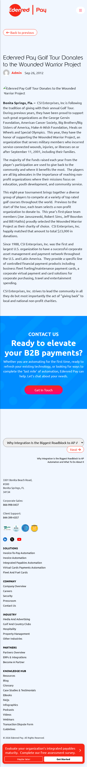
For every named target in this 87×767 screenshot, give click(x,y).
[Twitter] (12, 539)
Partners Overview (14, 652)
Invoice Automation (14, 557)
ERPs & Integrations (15, 657)
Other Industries (12, 638)
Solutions (10, 548)
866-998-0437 (11, 504)
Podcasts (8, 709)
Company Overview (14, 586)
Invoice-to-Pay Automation (19, 553)
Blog (6, 680)
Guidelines (9, 729)
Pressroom (9, 600)
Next (74, 449)
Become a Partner (13, 662)
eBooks (7, 695)
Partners (10, 647)
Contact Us (9, 605)
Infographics (10, 704)
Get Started (63, 759)
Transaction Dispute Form (18, 724)
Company (9, 581)
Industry (10, 614)
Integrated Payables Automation (22, 562)
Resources (9, 675)
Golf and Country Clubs (17, 624)
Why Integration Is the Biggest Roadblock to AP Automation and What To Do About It (60, 460)
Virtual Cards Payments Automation (24, 567)
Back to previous (22, 32)
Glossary (8, 685)
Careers (7, 591)
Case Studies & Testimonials (19, 690)
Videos (7, 714)
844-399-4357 (11, 517)
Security (7, 595)
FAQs (6, 700)
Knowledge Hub (14, 671)
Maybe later (23, 759)
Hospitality (9, 628)
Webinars (8, 719)
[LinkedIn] (5, 539)
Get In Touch (44, 390)
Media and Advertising (16, 619)
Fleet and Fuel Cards (15, 572)
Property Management (16, 633)
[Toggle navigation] (62, 10)
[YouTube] (19, 539)
